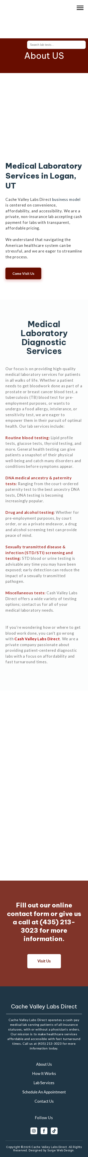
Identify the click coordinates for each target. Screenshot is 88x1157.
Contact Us (44, 1101)
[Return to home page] (38, 16)
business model (66, 199)
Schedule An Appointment (44, 1092)
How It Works (44, 1073)
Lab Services (44, 1082)
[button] (23, 273)
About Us (44, 1064)
